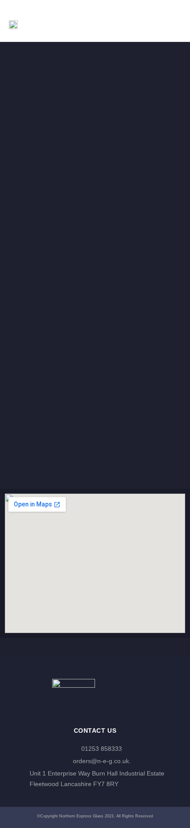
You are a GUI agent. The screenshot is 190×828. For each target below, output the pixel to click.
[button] (171, 21)
